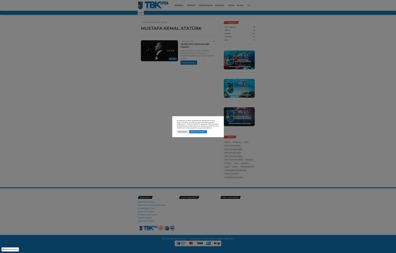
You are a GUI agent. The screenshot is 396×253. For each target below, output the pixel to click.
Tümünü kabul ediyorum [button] (198, 132)
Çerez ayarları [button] (182, 132)
